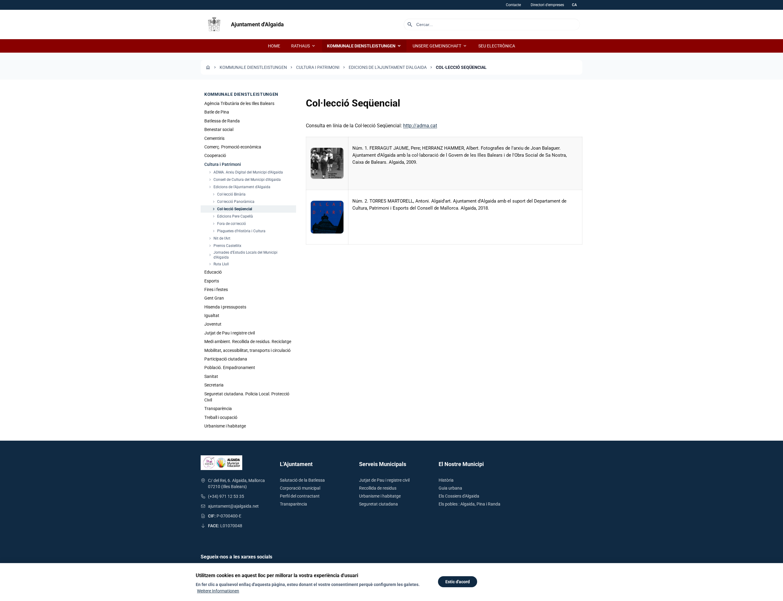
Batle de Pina (216, 112)
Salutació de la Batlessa (302, 480)
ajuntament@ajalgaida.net (233, 506)
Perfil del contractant (300, 496)
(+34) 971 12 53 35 (226, 496)
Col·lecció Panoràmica (233, 201)
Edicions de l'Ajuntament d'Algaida (388, 67)
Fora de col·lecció (229, 223)
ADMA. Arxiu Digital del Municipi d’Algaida (245, 172)
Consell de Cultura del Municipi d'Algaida (244, 179)
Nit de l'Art (219, 238)
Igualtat (211, 315)
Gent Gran (214, 298)
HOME (274, 45)
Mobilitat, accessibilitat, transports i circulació (247, 350)
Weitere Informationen (218, 590)
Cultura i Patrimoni (318, 67)
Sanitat (211, 376)
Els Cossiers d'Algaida (459, 496)
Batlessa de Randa (222, 120)
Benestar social (218, 129)
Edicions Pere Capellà (232, 216)
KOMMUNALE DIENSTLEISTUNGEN (364, 46)
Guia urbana (450, 488)
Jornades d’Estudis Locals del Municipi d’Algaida (242, 254)
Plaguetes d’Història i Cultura (238, 231)
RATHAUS (303, 46)
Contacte (513, 5)
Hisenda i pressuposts (225, 306)
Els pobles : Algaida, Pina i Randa (469, 504)
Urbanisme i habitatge (225, 426)
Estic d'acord (457, 581)
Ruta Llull (218, 264)
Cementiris (214, 138)
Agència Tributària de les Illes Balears (239, 103)
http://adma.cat (420, 126)
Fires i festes (216, 289)
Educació (213, 272)
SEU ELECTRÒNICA (496, 45)
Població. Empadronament (229, 367)
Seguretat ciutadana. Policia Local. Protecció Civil (246, 396)
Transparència (218, 408)
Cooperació (215, 155)
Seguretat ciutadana (378, 504)
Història (446, 480)
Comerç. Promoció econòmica (232, 146)
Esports (211, 280)
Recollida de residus (377, 488)
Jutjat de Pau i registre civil (229, 332)
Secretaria (214, 385)
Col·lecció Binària (229, 194)
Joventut (212, 324)
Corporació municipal (300, 488)
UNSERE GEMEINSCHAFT (440, 46)
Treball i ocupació (220, 417)
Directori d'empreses (547, 5)
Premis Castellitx (224, 245)
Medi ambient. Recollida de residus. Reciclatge (247, 341)
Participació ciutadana (225, 358)
